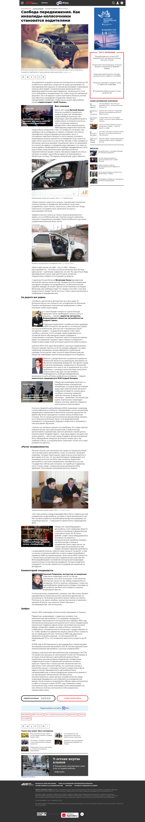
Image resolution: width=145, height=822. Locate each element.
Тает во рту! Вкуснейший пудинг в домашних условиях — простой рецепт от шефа (110, 126)
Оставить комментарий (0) (72, 698)
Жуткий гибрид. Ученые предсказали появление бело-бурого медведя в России (111, 140)
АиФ (61, 198)
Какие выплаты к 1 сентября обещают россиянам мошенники (110, 151)
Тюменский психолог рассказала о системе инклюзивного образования (41, 748)
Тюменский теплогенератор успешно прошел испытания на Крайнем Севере (107, 66)
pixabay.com (67, 72)
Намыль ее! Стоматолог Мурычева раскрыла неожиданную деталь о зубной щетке (110, 112)
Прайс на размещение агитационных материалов (75, 783)
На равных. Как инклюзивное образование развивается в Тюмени (73, 742)
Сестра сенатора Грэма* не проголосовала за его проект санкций (108, 159)
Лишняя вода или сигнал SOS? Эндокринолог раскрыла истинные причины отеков (107, 58)
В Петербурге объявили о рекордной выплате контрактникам (110, 179)
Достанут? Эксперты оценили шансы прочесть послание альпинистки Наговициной (111, 133)
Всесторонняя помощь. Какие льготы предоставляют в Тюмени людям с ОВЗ (41, 735)
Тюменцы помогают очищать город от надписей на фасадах (107, 83)
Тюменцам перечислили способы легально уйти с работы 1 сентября (107, 75)
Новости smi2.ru (28, 777)
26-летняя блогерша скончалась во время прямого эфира (110, 172)
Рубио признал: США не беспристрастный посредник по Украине (109, 166)
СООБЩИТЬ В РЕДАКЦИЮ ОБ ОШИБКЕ (85, 785)
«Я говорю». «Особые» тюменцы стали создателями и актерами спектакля (40, 742)
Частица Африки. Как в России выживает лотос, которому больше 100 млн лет (110, 105)
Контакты (68, 785)
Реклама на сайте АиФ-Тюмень (45, 783)
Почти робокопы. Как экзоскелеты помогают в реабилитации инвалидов (72, 735)
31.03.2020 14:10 (26, 8)
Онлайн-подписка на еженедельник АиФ (49, 785)
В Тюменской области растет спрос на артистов (107, 92)
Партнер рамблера (54, 814)
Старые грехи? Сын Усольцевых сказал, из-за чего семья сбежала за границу (111, 119)
